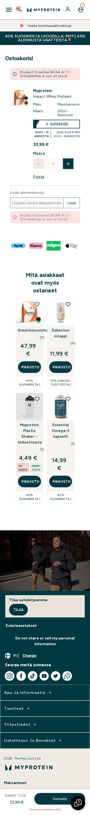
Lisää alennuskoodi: (27, 192)
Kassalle (60, 799)
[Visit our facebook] (21, 676)
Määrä (39, 153)
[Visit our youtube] (44, 676)
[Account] (68, 9)
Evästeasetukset (21, 625)
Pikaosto (30, 367)
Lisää (71, 203)
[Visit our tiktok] (32, 676)
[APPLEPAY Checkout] (71, 246)
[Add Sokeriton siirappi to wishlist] (68, 304)
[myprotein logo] (43, 9)
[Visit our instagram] (9, 676)
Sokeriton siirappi (61, 333)
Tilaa (18, 610)
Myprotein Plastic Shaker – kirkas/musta (29, 433)
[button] (78, 803)
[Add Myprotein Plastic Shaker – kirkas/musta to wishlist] (37, 399)
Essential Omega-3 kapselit (60, 430)
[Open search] (19, 9)
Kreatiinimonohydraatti (29, 330)
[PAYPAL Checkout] (18, 246)
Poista (38, 177)
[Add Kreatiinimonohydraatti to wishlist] (37, 304)
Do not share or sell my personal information (45, 641)
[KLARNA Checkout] (36, 246)
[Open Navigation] (9, 9)
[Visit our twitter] (55, 676)
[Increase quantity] (68, 163)
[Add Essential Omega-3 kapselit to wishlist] (68, 399)
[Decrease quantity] (38, 163)
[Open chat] (67, 676)
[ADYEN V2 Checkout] (54, 246)
